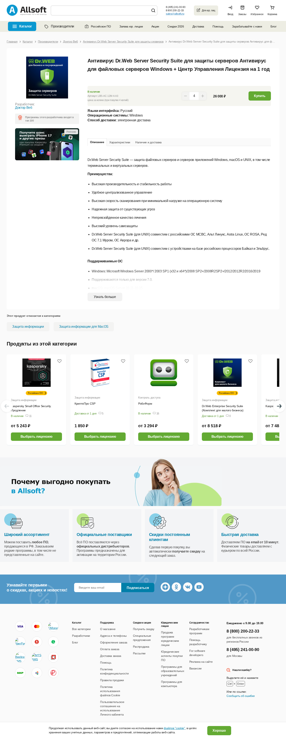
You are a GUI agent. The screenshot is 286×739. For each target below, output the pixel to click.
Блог (274, 26)
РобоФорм (145, 403)
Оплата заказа (109, 649)
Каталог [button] (25, 26)
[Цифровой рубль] (53, 673)
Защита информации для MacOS (83, 326)
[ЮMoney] (53, 626)
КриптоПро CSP (85, 403)
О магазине (107, 629)
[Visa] (20, 626)
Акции (155, 26)
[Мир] (20, 673)
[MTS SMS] (37, 657)
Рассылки (139, 653)
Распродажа (141, 646)
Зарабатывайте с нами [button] (247, 26)
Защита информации (28, 326)
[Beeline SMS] (20, 657)
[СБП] (37, 673)
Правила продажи (112, 680)
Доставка (198, 26)
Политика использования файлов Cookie (110, 691)
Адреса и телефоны (113, 635)
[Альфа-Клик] (37, 642)
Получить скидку (143, 629)
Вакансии (195, 668)
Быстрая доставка (240, 534)
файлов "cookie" (174, 728)
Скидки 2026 (175, 26)
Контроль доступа (149, 397)
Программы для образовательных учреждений (172, 671)
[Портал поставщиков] (53, 657)
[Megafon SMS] (53, 642)
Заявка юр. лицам (131, 26)
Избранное (257, 14)
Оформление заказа (113, 642)
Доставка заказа (110, 655)
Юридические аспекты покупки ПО (172, 656)
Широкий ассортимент (27, 534)
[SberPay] (20, 642)
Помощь (218, 26)
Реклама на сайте (201, 661)
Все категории (81, 629)
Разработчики (81, 635)
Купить (259, 96)
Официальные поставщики (104, 534)
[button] (231, 10)
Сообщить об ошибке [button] (241, 696)
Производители (62, 26)
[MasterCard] (37, 626)
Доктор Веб (23, 107)
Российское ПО (101, 26)
